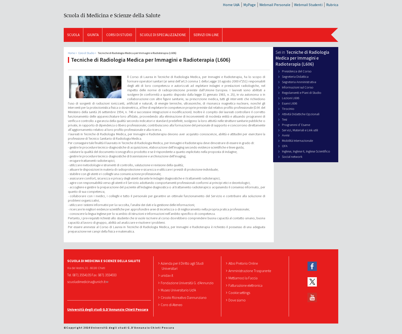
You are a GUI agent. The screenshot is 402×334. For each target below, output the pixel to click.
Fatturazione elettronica (245, 285)
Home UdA (231, 4)
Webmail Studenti (308, 4)
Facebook (312, 266)
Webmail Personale (274, 4)
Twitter (312, 282)
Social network (292, 157)
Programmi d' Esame (296, 125)
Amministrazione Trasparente (250, 270)
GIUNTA (93, 35)
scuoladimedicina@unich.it (86, 282)
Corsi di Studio (119, 35)
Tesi (284, 119)
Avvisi (285, 135)
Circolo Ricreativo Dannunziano (184, 297)
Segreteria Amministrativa (299, 82)
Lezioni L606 (290, 98)
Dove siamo (237, 300)
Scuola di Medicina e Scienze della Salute (112, 15)
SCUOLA (73, 35)
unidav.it (167, 275)
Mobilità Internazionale (297, 140)
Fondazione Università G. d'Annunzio (188, 282)
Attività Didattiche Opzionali (300, 114)
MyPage (249, 4)
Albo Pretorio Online (243, 263)
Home (71, 53)
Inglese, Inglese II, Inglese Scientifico (306, 151)
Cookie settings (239, 292)
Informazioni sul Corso (297, 87)
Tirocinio (288, 109)
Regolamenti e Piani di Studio (301, 93)
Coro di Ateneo (172, 304)
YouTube (312, 297)
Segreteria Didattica (295, 76)
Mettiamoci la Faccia (243, 278)
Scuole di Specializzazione (163, 35)
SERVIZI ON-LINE (206, 35)
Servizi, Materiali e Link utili (300, 130)
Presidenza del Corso (297, 71)
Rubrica (332, 4)
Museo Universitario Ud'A (179, 290)
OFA (285, 146)
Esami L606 (289, 103)
